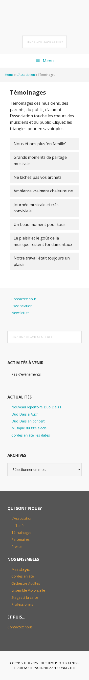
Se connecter (64, 668)
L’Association (26, 75)
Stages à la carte (24, 597)
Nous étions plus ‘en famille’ (40, 143)
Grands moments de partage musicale (40, 160)
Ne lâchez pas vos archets (38, 177)
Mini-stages (20, 569)
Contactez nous (24, 299)
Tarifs (19, 525)
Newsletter (20, 312)
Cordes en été (22, 576)
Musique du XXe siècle (29, 428)
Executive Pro (50, 663)
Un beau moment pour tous (40, 224)
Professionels (22, 604)
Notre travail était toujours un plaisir (42, 261)
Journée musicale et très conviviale (36, 208)
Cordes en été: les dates (30, 435)
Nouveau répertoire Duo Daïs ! (36, 407)
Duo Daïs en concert (28, 421)
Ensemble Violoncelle (28, 590)
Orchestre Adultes (25, 583)
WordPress (42, 668)
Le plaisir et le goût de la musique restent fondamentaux (43, 241)
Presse (16, 546)
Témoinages (21, 532)
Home (9, 75)
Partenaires (20, 539)
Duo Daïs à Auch (25, 414)
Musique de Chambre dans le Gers (44, 12)
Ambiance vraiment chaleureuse (43, 191)
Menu (48, 60)
